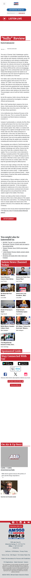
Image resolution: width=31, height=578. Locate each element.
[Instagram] (25, 374)
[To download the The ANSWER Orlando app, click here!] (7, 363)
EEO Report (13, 555)
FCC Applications (8, 562)
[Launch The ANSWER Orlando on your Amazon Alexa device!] (15, 368)
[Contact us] (29, 522)
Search (22, 13)
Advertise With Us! (15, 385)
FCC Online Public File (24, 555)
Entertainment (7, 43)
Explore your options (14, 381)
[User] (25, 522)
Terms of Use (5, 555)
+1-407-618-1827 (18, 546)
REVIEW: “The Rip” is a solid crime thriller (14, 242)
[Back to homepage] (16, 3)
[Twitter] (15, 374)
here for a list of (8, 210)
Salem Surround (18, 562)
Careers (26, 562)
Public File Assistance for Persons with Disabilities (15, 558)
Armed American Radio (8, 470)
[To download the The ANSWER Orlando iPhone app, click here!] (23, 363)
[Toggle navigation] (4, 3)
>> (2, 477)
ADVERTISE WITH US (16, 10)
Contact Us (16, 548)
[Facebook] (5, 374)
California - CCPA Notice (12, 551)
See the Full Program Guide (8, 496)
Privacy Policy (24, 551)
